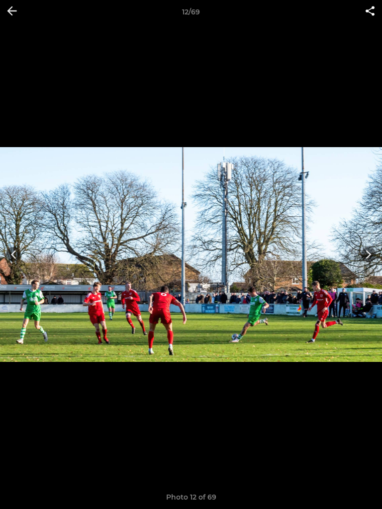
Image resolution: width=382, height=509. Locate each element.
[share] (370, 12)
